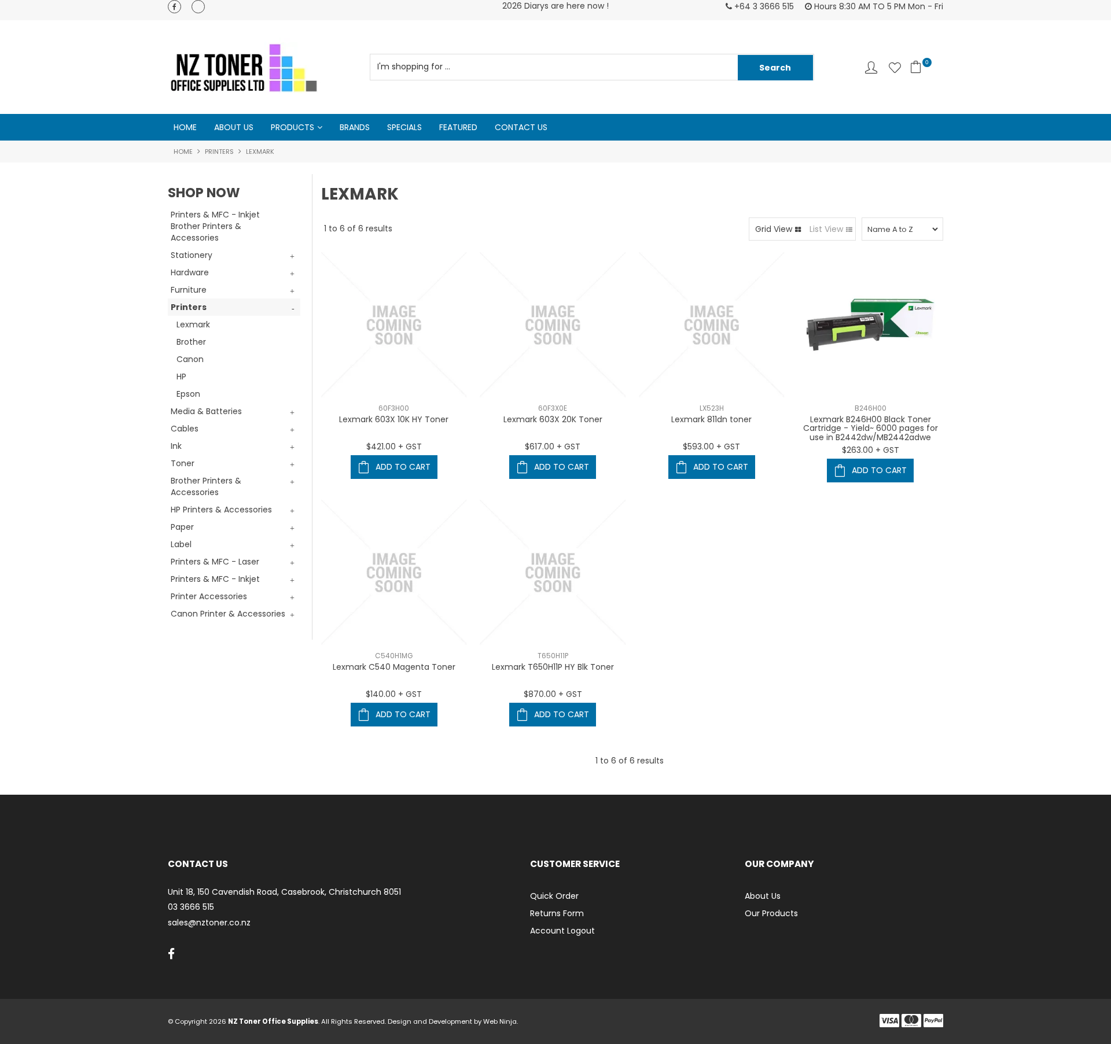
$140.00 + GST (394, 694)
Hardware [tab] (190, 272)
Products (292, 127)
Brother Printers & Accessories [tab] (206, 486)
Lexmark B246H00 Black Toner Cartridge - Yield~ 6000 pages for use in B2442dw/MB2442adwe (870, 428)
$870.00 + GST (553, 694)
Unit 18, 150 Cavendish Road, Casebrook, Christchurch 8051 (284, 892)
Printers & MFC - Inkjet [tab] (215, 579)
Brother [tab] (191, 342)
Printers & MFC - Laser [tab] (215, 561)
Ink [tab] (176, 446)
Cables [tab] (184, 428)
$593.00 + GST (711, 446)
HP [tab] (181, 376)
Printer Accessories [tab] (209, 596)
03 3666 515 (191, 907)
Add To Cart (403, 467)
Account (871, 67)
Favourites (895, 67)
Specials (404, 127)
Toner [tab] (182, 463)
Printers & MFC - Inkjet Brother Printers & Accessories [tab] (215, 226)
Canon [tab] (190, 359)
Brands (355, 127)
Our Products (771, 913)
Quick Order (554, 896)
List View (826, 229)
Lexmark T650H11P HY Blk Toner (553, 667)
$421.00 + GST (394, 446)
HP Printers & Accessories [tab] (221, 509)
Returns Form (557, 913)
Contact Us (521, 127)
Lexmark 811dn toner (711, 419)
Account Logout (562, 930)
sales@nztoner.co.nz (209, 923)
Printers (219, 151)
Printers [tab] (189, 307)
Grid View (773, 229)
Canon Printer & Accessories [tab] (228, 613)
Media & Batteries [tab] (206, 411)
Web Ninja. (500, 1021)
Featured (458, 127)
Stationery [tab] (191, 255)
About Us (233, 127)
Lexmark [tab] (193, 324)
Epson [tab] (188, 394)
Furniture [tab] (189, 290)
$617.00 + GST (552, 446)
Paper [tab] (182, 527)
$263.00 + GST (870, 450)
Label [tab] (181, 544)
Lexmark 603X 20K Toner (552, 419)
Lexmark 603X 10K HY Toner (393, 419)
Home (185, 127)
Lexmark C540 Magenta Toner (394, 667)
